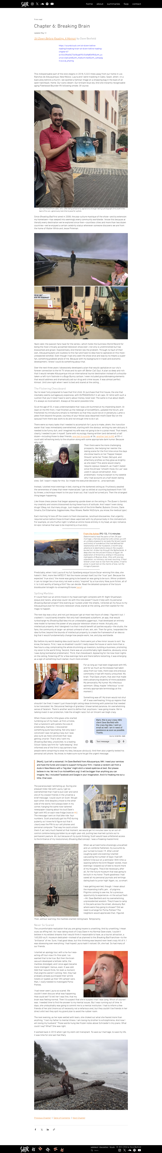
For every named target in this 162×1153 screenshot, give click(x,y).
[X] (37, 4)
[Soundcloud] (42, 4)
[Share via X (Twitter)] (41, 1129)
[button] (100, 4)
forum (112, 1147)
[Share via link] (54, 1129)
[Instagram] (32, 4)
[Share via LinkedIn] (48, 1129)
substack (94, 1147)
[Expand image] (81, 259)
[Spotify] (47, 4)
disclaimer (103, 1147)
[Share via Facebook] (35, 1129)
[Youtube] (52, 4)
